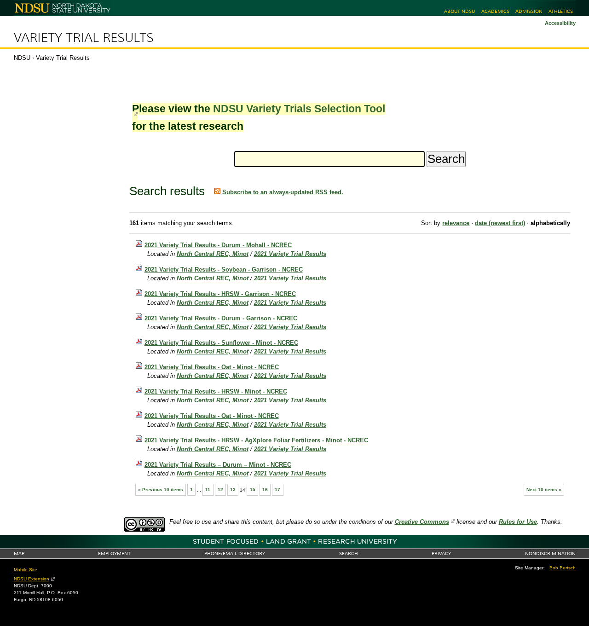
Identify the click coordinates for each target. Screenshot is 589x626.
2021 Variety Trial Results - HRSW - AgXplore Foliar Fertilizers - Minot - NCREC (256, 440)
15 (252, 489)
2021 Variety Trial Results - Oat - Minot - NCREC (211, 367)
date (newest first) (500, 223)
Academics (495, 11)
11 (207, 489)
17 (277, 489)
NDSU (22, 57)
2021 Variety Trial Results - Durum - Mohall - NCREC (218, 245)
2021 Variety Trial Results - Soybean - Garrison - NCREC (223, 269)
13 (233, 489)
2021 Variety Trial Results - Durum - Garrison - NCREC (220, 318)
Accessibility (560, 23)
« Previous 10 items (160, 489)
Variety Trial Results (84, 37)
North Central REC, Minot (212, 253)
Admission (529, 11)
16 (265, 489)
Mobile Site (25, 569)
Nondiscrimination (550, 553)
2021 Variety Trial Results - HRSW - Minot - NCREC (215, 391)
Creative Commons (422, 521)
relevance (455, 223)
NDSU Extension (31, 578)
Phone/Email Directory (234, 553)
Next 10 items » (543, 489)
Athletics (561, 11)
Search (348, 553)
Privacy (441, 553)
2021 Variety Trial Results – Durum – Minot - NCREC (217, 464)
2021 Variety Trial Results (290, 253)
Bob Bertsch (562, 567)
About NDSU (459, 11)
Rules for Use (518, 521)
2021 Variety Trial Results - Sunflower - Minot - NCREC (221, 342)
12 (220, 489)
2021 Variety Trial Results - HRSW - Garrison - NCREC (220, 293)
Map (19, 553)
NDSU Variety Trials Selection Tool (299, 109)
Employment (114, 553)
